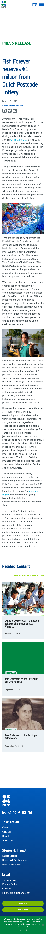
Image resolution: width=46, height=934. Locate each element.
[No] (43, 925)
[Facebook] (19, 812)
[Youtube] (24, 812)
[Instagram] (9, 812)
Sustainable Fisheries (12, 106)
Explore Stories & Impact (26, 576)
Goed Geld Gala (19, 140)
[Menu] (41, 4)
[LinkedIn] (4, 812)
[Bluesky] (30, 812)
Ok (20, 930)
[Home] (23, 800)
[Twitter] (14, 812)
